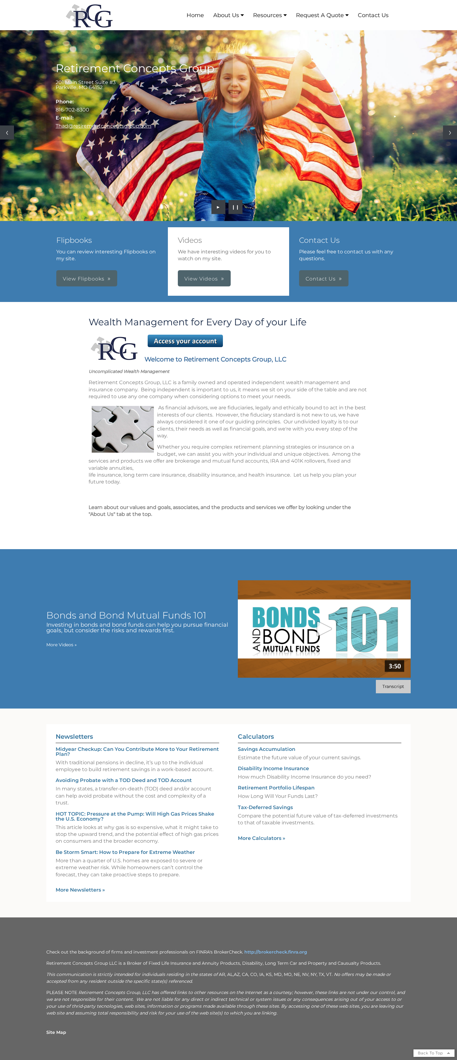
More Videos (61, 645)
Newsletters (74, 736)
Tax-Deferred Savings (265, 807)
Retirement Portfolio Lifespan (276, 788)
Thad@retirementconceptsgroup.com (103, 126)
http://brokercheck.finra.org (275, 952)
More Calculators (261, 838)
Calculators (256, 736)
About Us (226, 15)
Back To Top (431, 1053)
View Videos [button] (201, 279)
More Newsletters (80, 890)
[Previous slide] (7, 132)
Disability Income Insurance (273, 768)
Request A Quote (320, 15)
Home (195, 15)
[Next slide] (450, 132)
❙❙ (236, 207)
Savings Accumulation (266, 749)
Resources (267, 15)
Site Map (56, 1032)
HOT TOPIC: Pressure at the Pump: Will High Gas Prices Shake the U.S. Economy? (135, 816)
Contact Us (373, 15)
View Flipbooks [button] (83, 279)
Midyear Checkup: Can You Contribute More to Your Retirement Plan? (137, 751)
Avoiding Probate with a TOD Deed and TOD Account (124, 780)
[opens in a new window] (185, 347)
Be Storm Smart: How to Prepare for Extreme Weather (125, 852)
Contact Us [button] (321, 279)
